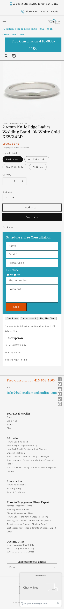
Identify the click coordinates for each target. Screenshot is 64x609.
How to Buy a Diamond (17, 441)
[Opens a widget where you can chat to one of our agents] (40, 589)
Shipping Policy (14, 488)
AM (11, 274)
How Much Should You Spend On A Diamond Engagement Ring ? (27, 451)
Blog (9, 428)
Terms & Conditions (16, 492)
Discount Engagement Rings (20, 513)
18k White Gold (15, 167)
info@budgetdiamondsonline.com (32, 392)
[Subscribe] (53, 567)
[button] (4, 21)
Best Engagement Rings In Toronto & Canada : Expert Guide (31, 530)
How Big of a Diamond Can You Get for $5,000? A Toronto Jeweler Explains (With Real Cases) (29, 522)
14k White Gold (37, 159)
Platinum (37, 167)
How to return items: (16, 484)
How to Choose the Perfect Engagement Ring (27, 516)
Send (16, 306)
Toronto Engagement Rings (19, 505)
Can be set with (28, 318)
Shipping (6, 147)
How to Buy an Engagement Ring (22, 445)
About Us (11, 417)
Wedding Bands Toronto (18, 509)
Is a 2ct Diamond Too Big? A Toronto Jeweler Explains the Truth (31, 469)
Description (12, 318)
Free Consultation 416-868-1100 (31, 380)
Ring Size (7, 191)
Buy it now (32, 217)
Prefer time (12, 270)
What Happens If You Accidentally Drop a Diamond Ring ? (30, 462)
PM (18, 274)
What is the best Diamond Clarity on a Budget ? (29, 456)
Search (10, 424)
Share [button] (9, 227)
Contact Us (12, 420)
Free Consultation (33, 45)
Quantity (7, 174)
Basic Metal (12, 159)
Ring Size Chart (47, 318)
